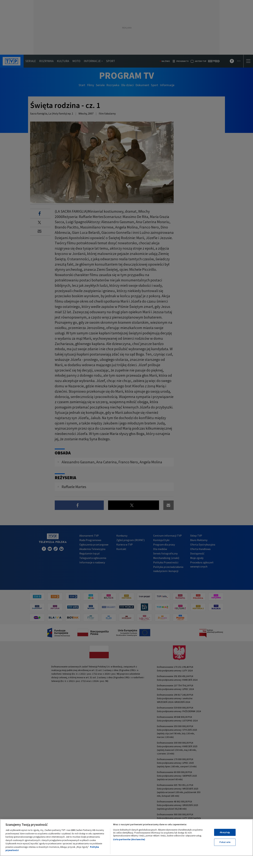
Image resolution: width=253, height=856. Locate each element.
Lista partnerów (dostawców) (129, 839)
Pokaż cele (224, 842)
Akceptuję (225, 832)
